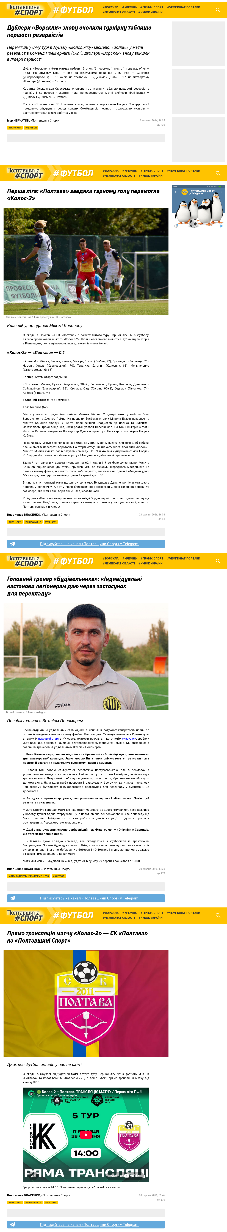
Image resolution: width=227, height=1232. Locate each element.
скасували (129, 738)
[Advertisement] (198, 43)
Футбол (76, 10)
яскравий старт (48, 738)
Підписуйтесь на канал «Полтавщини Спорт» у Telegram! (89, 544)
